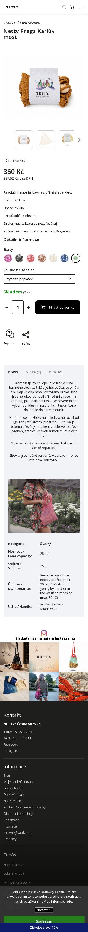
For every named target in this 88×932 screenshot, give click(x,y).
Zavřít (73, 352)
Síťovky (45, 543)
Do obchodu (13, 788)
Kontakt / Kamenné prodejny (24, 807)
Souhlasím (44, 921)
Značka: (22, 23)
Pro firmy (10, 839)
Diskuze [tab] (56, 372)
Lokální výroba (14, 873)
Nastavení (44, 910)
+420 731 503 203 (17, 738)
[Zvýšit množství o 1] (28, 307)
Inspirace (10, 826)
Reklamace (11, 820)
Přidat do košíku (62, 307)
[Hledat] (64, 7)
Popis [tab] (13, 372)
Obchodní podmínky (18, 813)
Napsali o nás (13, 864)
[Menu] (81, 7)
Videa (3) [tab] (33, 372)
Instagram (11, 750)
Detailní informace (21, 239)
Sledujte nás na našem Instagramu (45, 638)
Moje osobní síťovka (18, 782)
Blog (7, 775)
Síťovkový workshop (18, 832)
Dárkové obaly (14, 794)
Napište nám (13, 801)
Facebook (11, 744)
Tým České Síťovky (17, 882)
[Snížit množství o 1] (7, 307)
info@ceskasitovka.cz (19, 731)
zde (69, 901)
